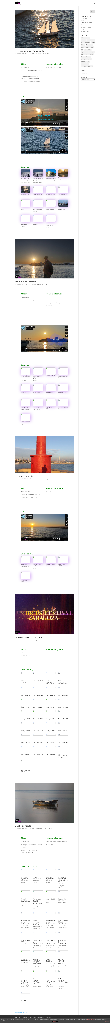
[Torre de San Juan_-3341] (63, 897)
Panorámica (83, 59)
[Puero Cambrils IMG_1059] (26, 193)
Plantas (89, 59)
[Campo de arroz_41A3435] (26, 957)
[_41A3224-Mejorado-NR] (51, 876)
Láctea (82, 54)
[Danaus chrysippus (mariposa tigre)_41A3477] (38, 957)
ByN (82, 42)
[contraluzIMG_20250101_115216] (63, 406)
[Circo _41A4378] (51, 741)
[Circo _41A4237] (38, 705)
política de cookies (91, 1019)
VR (91, 66)
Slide (88, 61)
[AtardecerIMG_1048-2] (51, 391)
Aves (88, 40)
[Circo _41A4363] (38, 741)
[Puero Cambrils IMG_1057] (63, 176)
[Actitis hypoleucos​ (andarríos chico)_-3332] (38, 919)
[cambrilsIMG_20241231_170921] (51, 563)
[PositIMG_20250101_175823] (26, 420)
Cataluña (41, 53)
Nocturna (88, 56)
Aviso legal (17, 1017)
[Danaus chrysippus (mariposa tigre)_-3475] (63, 957)
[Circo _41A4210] (26, 693)
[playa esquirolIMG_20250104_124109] (38, 176)
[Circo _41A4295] (26, 717)
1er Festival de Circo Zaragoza (28, 637)
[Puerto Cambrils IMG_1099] (51, 206)
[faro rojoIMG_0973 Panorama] (26, 579)
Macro (87, 54)
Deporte (93, 42)
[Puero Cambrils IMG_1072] (26, 206)
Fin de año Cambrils (24, 476)
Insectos (89, 49)
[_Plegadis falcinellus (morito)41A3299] (26, 897)
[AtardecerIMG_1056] (38, 406)
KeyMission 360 (84, 52)
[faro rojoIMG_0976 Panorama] (63, 563)
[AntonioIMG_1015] (26, 391)
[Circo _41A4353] (26, 741)
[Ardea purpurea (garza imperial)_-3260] (51, 939)
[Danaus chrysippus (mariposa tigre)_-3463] (26, 977)
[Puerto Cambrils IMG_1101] (63, 206)
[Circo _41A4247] (51, 705)
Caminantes (87, 42)
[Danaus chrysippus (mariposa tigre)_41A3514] (51, 957)
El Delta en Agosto (23, 825)
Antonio (19, 53)
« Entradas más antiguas (21, 1012)
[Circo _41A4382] (26, 753)
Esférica (83, 44)
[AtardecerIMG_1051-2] (63, 391)
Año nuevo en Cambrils (25, 281)
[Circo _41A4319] (63, 717)
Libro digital (91, 52)
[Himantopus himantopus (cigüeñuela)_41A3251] (63, 876)
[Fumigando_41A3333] (26, 939)
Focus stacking (89, 44)
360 (82, 37)
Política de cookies (27, 1017)
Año (33, 53)
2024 (30, 479)
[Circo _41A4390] (51, 753)
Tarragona (47, 53)
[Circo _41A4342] (51, 729)
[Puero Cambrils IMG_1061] (38, 193)
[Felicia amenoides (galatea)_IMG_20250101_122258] (38, 374)
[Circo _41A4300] (38, 717)
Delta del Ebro (42, 828)
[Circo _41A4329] (26, 729)
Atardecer (83, 40)
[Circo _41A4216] (51, 693)
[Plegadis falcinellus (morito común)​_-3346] (51, 977)
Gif (82, 49)
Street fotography (85, 64)
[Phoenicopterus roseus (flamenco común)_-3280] (38, 897)
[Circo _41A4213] (38, 693)
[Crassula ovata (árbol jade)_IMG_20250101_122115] (26, 374)
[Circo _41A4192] (38, 679)
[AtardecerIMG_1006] (38, 391)
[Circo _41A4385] (38, 753)
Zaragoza (40, 640)
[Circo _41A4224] (26, 705)
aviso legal (107, 1021)
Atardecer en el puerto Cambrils (29, 51)
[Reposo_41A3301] (51, 897)
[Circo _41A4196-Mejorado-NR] (51, 679)
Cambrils (36, 53)
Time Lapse (83, 66)
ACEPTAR (55, 1021)
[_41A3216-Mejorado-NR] (26, 876)
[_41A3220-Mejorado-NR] (38, 876)
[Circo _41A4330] (38, 729)
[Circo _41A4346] (63, 729)
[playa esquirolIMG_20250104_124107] (26, 176)
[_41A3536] (26, 999)
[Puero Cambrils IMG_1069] (63, 193)
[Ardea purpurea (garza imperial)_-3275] (63, 939)
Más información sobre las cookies (42, 1017)
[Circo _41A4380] (63, 741)
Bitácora (92, 40)
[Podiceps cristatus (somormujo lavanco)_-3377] (63, 977)
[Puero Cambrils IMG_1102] (26, 222)
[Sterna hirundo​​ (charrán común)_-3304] (51, 919)
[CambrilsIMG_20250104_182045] (51, 222)
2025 (30, 53)
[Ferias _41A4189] (26, 679)
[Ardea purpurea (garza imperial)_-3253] (38, 939)
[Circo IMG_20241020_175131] (63, 753)
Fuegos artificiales (85, 47)
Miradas (91, 54)
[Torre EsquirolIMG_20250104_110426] (51, 176)
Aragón (36, 640)
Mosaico (83, 56)
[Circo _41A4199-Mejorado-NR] (63, 679)
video (89, 66)
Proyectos (83, 61)
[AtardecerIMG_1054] (26, 406)
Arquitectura (87, 37)
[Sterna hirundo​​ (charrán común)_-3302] (63, 919)
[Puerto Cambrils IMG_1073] (38, 206)
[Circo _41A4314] (51, 717)
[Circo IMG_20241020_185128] (26, 767)
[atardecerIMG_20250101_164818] (51, 406)
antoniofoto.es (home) (70, 3)
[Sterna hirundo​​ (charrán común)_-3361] (26, 919)
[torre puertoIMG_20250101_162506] (63, 374)
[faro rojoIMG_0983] (26, 563)
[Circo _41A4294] (63, 705)
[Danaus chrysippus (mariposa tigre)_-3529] (38, 977)
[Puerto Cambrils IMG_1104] (38, 222)
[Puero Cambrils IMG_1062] (51, 193)
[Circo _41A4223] (63, 693)
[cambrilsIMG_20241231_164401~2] (38, 563)
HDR (85, 49)
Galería (92, 47)
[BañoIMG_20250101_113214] (51, 374)
